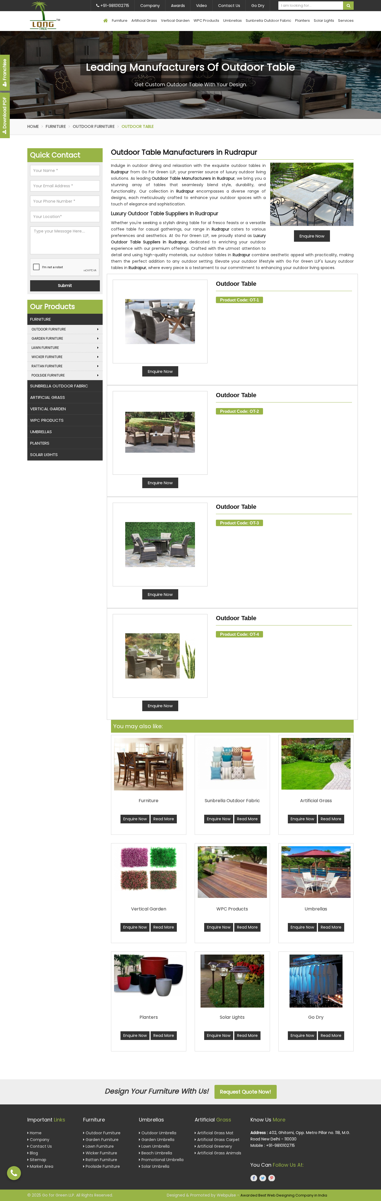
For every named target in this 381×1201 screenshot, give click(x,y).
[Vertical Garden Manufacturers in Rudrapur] (148, 868)
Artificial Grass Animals (218, 1153)
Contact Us (229, 5)
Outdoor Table (236, 283)
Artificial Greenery (214, 1146)
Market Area (41, 1166)
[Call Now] (14, 1173)
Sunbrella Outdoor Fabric (268, 20)
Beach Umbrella (156, 1153)
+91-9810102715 (114, 5)
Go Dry (257, 5)
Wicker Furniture (47, 356)
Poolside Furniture (48, 375)
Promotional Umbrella (162, 1159)
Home (33, 126)
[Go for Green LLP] (53, 15)
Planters (302, 20)
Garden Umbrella (157, 1139)
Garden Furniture (47, 338)
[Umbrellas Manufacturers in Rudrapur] (316, 872)
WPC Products (206, 20)
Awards (178, 5)
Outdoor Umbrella (158, 1132)
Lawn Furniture (45, 347)
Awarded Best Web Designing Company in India (283, 1195)
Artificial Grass (144, 20)
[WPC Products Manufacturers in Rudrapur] (232, 872)
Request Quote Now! (245, 1091)
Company (150, 5)
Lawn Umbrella (155, 1146)
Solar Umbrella (154, 1166)
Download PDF (4, 113)
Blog (33, 1153)
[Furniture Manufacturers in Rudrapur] (148, 764)
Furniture (119, 20)
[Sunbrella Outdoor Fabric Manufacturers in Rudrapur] (232, 764)
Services (346, 20)
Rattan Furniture (47, 366)
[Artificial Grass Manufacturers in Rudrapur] (316, 764)
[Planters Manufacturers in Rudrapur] (148, 976)
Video (201, 5)
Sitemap (37, 1159)
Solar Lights (324, 20)
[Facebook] (253, 1177)
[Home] (105, 21)
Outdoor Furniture (94, 126)
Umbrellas (232, 20)
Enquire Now (160, 371)
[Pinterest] (271, 1177)
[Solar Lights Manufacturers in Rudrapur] (232, 981)
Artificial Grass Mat (214, 1132)
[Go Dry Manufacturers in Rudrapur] (316, 981)
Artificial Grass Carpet (218, 1139)
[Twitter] (262, 1177)
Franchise (4, 70)
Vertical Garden (175, 20)
